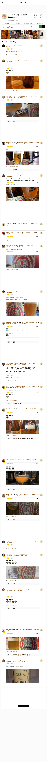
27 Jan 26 (7, 580)
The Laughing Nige (21, 246)
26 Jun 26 (7, 166)
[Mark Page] (14, 520)
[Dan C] (14, 342)
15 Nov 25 (7, 651)
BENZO (7, 386)
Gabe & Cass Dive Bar (17, 595)
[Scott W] (14, 655)
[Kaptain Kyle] (29, 655)
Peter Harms (9, 629)
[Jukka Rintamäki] (16, 655)
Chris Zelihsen (9, 660)
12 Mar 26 (7, 338)
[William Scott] (14, 438)
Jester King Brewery (13, 19)
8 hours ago (8, 54)
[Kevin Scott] (27, 438)
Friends (40, 42)
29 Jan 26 (7, 486)
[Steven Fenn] (20, 403)
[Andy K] (16, 169)
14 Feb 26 (7, 380)
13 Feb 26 (7, 400)
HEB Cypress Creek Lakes (18, 373)
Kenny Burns (9, 541)
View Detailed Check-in (15, 54)
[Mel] (14, 121)
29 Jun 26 (7, 118)
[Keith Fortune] (18, 438)
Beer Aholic (8, 223)
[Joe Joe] (14, 403)
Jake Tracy (8, 589)
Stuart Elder (9, 142)
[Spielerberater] (27, 655)
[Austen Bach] (18, 655)
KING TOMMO (9, 408)
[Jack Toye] (16, 403)
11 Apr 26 (7, 269)
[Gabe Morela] (14, 608)
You (44, 42)
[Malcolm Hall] (18, 403)
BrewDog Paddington (17, 249)
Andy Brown (9, 291)
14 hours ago (8, 90)
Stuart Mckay (9, 494)
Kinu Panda (8, 554)
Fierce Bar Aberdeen (19, 495)
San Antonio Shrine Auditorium (21, 555)
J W (7, 459)
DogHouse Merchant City (20, 143)
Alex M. (7, 45)
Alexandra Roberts (10, 322)
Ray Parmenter (9, 245)
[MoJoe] (23, 655)
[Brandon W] (25, 438)
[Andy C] (20, 655)
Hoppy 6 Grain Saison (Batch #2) (24, 45)
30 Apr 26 (7, 240)
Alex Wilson (8, 175)
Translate (8, 66)
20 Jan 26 (7, 605)
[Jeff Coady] (14, 169)
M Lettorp (8, 60)
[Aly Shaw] (20, 438)
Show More (12, 27)
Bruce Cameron (9, 232)
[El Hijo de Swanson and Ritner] (14, 584)
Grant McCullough (10, 363)
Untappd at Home (18, 97)
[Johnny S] (25, 655)
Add (43, 26)
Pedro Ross (8, 96)
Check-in (40, 26)
